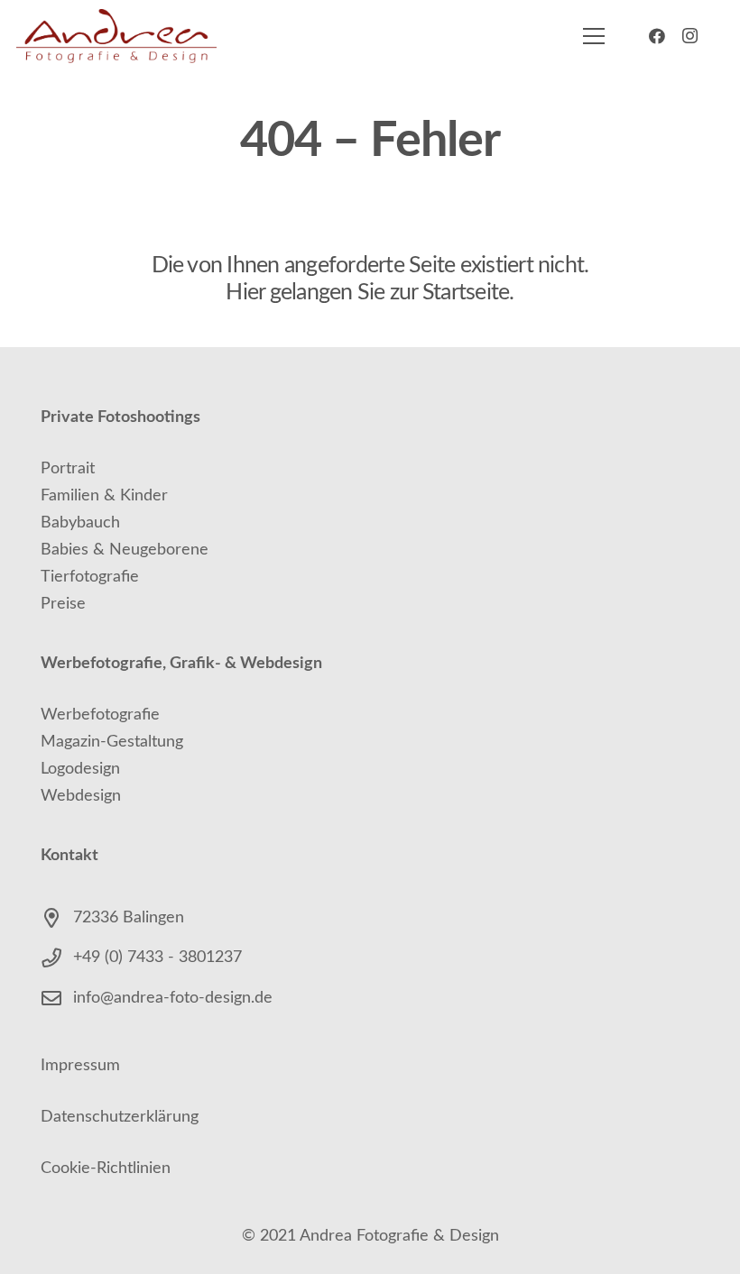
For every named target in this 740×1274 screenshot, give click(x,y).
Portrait (68, 469)
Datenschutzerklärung (120, 1117)
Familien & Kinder (104, 496)
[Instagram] (689, 36)
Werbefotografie (100, 715)
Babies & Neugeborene (124, 550)
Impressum (80, 1066)
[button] (594, 36)
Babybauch (80, 523)
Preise (63, 604)
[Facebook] (657, 36)
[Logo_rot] (116, 36)
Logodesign (80, 769)
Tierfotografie (90, 577)
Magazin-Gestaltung (112, 742)
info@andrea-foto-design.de (173, 998)
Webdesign (81, 796)
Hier (245, 292)
